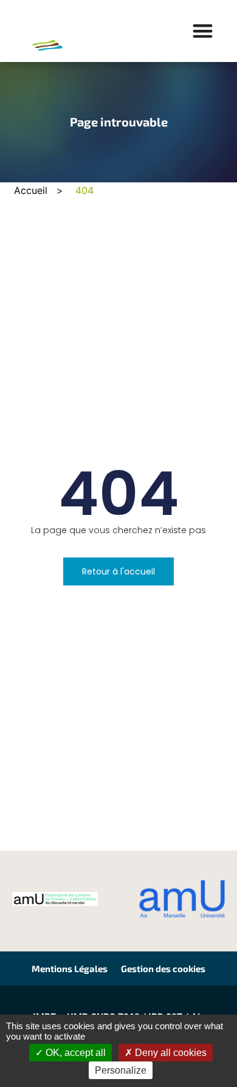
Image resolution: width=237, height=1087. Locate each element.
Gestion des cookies (163, 968)
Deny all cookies (169, 1052)
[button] (203, 31)
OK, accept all (74, 1052)
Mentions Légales (70, 968)
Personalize (120, 1070)
